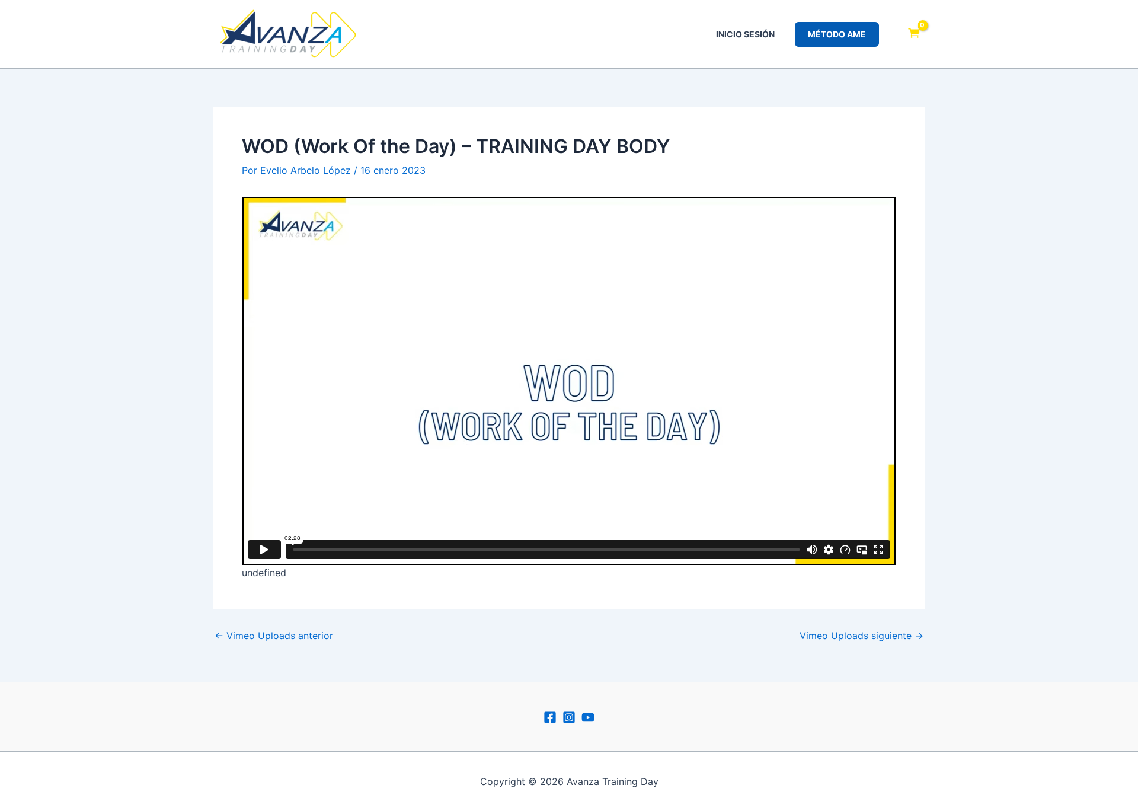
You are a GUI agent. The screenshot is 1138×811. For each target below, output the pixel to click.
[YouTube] (587, 717)
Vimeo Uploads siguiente (861, 635)
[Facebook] (550, 717)
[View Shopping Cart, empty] (914, 34)
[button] (837, 34)
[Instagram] (569, 717)
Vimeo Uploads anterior (274, 635)
